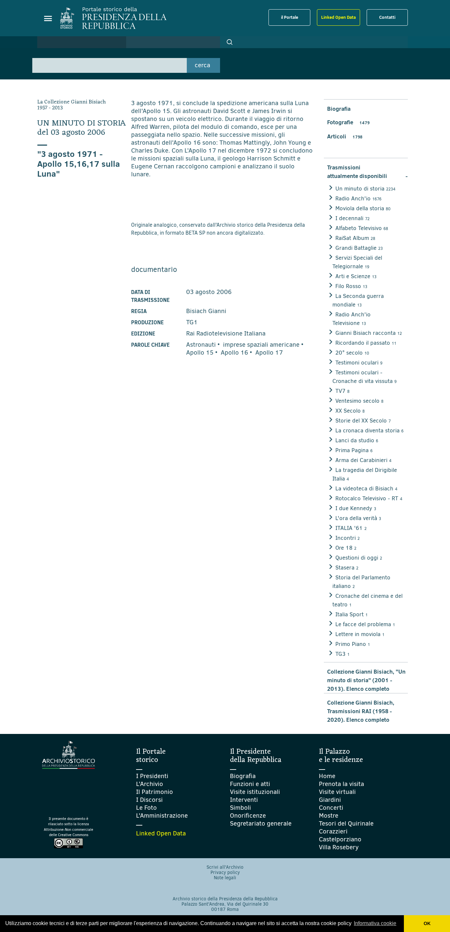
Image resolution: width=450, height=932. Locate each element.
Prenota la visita (341, 784)
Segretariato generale (261, 823)
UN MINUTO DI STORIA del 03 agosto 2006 (81, 128)
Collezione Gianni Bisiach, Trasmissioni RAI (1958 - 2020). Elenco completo (360, 711)
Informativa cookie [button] (375, 923)
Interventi (244, 800)
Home (327, 776)
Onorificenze (248, 815)
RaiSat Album (355, 238)
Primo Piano (352, 644)
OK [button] (427, 923)
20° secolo (352, 353)
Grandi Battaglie (359, 248)
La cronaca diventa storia (369, 430)
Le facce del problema (365, 624)
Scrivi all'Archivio (225, 867)
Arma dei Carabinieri (363, 460)
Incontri (347, 538)
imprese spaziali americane (261, 344)
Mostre (328, 815)
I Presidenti (152, 776)
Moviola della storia (362, 208)
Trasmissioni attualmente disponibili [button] (367, 171)
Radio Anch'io (358, 198)
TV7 (342, 391)
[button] (229, 42)
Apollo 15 (199, 352)
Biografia (339, 109)
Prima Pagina (354, 450)
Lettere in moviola (359, 634)
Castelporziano (340, 839)
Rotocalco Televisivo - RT (368, 498)
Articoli (344, 136)
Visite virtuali (337, 792)
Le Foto (146, 807)
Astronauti (201, 344)
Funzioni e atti (250, 784)
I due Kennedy (355, 508)
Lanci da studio (356, 440)
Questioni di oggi (358, 558)
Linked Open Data (338, 17)
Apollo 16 (234, 352)
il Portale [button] (289, 17)
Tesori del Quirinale (346, 823)
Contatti (387, 17)
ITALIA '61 (351, 528)
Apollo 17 (269, 352)
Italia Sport (351, 614)
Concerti (331, 807)
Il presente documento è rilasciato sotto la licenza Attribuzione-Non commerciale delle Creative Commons (68, 827)
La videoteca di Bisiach (366, 488)
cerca (202, 65)
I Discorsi (149, 800)
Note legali (225, 878)
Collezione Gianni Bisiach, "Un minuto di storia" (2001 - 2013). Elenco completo (366, 680)
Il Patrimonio (154, 792)
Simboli (240, 807)
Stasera (346, 567)
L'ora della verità (358, 518)
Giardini (330, 800)
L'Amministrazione (162, 815)
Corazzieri (333, 831)
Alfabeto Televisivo (361, 228)
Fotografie (348, 122)
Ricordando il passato (365, 343)
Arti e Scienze (356, 276)
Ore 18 (345, 548)
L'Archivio (149, 784)
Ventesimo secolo (359, 401)
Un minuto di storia (365, 188)
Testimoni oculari (358, 362)
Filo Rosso (351, 286)
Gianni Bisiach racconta (368, 333)
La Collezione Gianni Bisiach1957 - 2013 (71, 105)
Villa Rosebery (339, 847)
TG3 (342, 654)
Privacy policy (225, 872)
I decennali (352, 218)
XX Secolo (350, 411)
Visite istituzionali (255, 792)
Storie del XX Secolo (363, 420)
